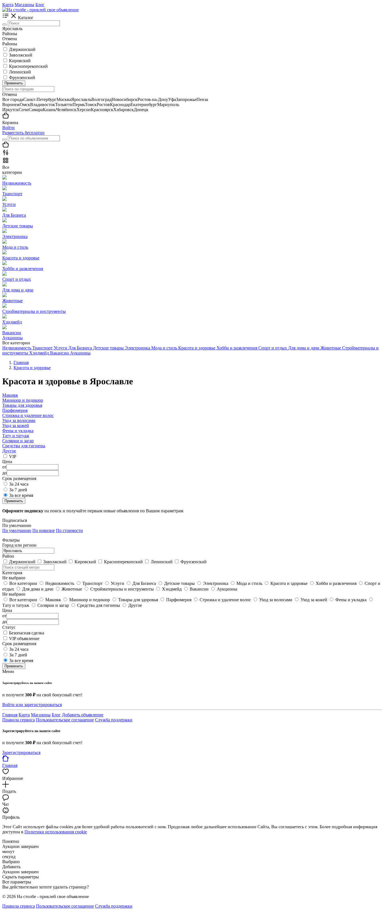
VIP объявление (24, 638)
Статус (8, 627)
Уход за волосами (18, 420)
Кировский (20, 60)
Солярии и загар (18, 440)
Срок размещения (19, 643)
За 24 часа (18, 484)
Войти (8, 127)
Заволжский (20, 55)
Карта (7, 4)
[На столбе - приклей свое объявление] (40, 9)
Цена (7, 610)
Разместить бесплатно (23, 132)
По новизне (43, 530)
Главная (9, 714)
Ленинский (20, 71)
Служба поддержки (113, 719)
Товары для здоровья (22, 405)
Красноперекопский (28, 66)
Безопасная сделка (26, 632)
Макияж (10, 395)
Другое (9, 450)
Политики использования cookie (55, 831)
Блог (39, 4)
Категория (12, 572)
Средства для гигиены (23, 445)
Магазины (24, 4)
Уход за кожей (15, 425)
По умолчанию (16, 530)
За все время (21, 495)
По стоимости (69, 530)
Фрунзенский (22, 77)
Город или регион (19, 545)
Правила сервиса (18, 719)
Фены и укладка (17, 430)
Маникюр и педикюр (22, 400)
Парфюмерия (15, 410)
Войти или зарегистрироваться (32, 704)
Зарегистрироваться (21, 752)
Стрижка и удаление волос (28, 415)
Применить (13, 83)
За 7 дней (18, 489)
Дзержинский (22, 49)
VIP (12, 456)
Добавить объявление (82, 714)
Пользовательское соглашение (65, 719)
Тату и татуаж (15, 435)
